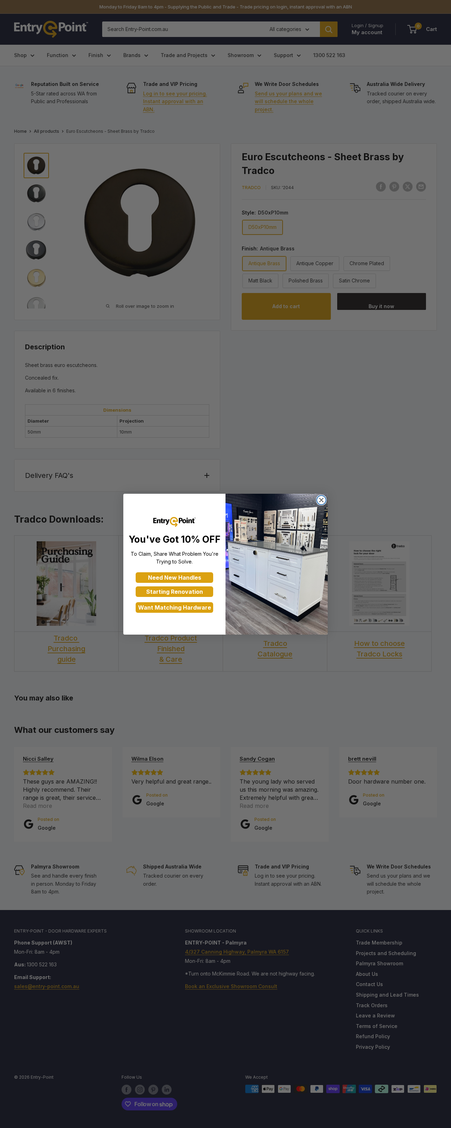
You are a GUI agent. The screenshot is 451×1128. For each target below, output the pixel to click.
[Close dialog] (321, 500)
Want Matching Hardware (174, 607)
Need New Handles (174, 577)
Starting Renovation (174, 591)
